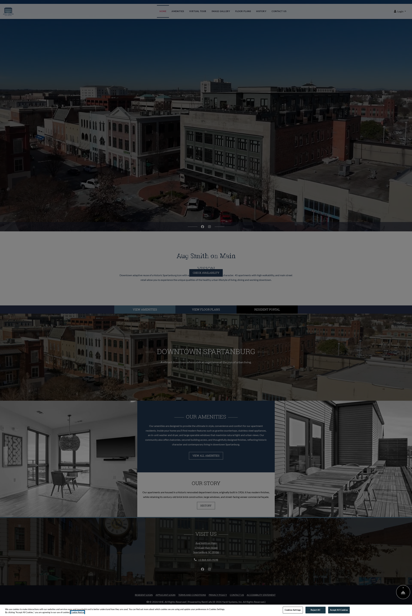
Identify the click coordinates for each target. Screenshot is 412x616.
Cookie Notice (77, 612)
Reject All (315, 610)
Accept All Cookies (339, 610)
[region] (206, 610)
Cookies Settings (293, 610)
